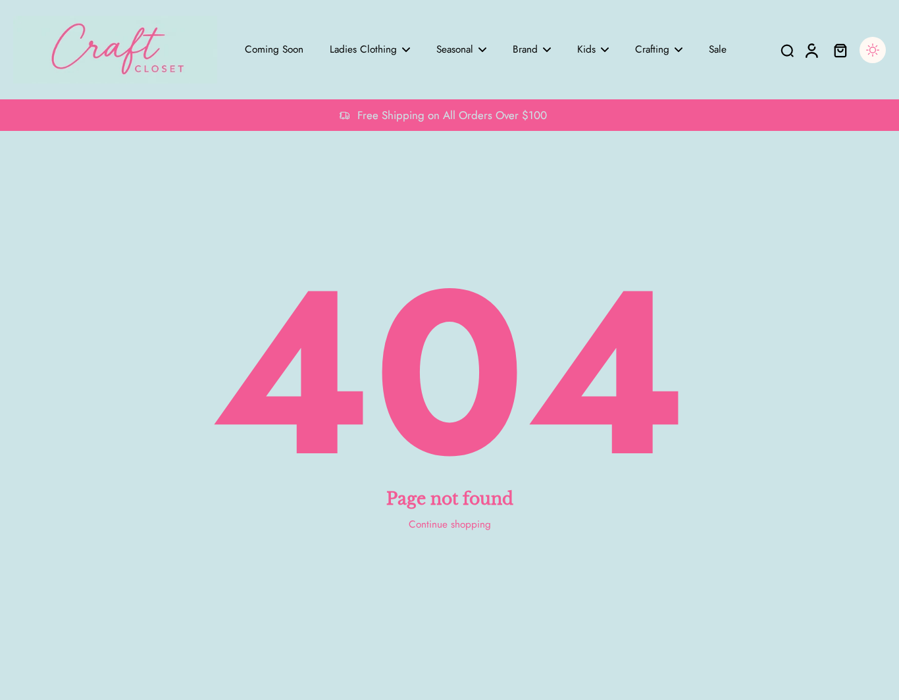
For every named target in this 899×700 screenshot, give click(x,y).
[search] (787, 50)
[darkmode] (873, 50)
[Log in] (810, 50)
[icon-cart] (839, 50)
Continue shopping (450, 524)
